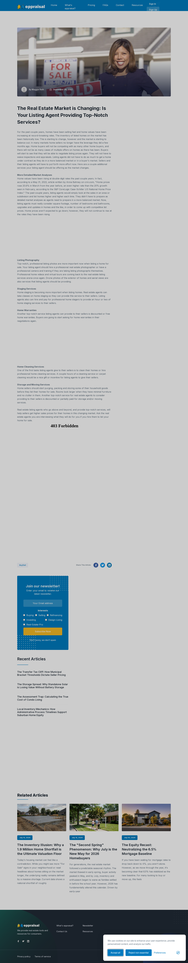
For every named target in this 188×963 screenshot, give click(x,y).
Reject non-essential (139, 952)
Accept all (115, 952)
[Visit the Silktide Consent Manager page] (178, 952)
